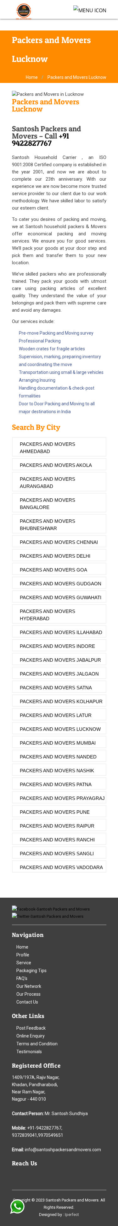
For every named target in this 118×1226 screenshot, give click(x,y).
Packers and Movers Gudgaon (60, 583)
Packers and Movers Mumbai (58, 743)
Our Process (28, 994)
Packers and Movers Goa (53, 569)
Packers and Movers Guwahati (60, 597)
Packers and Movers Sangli (57, 853)
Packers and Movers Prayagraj (62, 798)
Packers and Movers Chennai (59, 542)
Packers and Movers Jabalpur (60, 660)
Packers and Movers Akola (56, 465)
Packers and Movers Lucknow (60, 729)
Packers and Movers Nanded (58, 756)
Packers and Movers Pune (55, 812)
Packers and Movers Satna (56, 687)
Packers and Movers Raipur (57, 826)
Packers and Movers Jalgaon (59, 673)
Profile (22, 954)
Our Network (28, 986)
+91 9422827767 (40, 139)
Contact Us (27, 1001)
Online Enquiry (30, 1035)
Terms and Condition (37, 1043)
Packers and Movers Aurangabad (47, 482)
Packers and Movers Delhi (55, 556)
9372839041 (24, 1135)
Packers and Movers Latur (56, 715)
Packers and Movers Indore (57, 646)
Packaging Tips (31, 970)
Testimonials (29, 1051)
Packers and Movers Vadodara (61, 867)
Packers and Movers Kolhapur (61, 701)
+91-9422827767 (44, 1127)
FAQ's (21, 978)
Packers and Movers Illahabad (61, 632)
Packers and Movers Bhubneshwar (47, 524)
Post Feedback (31, 1028)
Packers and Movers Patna (56, 784)
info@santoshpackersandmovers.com (63, 1149)
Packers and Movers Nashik (57, 770)
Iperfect (72, 1214)
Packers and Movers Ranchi (57, 839)
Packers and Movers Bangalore (47, 503)
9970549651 (50, 1135)
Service (23, 962)
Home (32, 77)
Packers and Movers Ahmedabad (47, 447)
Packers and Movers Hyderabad (47, 615)
